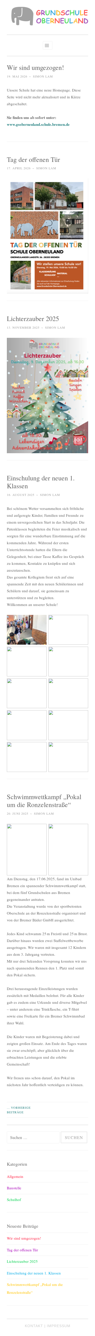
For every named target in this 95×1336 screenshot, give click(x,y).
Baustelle (14, 1187)
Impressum (58, 1326)
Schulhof (14, 1199)
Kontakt (34, 1326)
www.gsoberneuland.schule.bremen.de (38, 124)
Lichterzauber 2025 (33, 318)
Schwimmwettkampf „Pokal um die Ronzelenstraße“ (44, 800)
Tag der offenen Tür (33, 159)
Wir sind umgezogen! (35, 67)
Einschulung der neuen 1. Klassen (41, 481)
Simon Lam (43, 76)
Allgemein (15, 1176)
